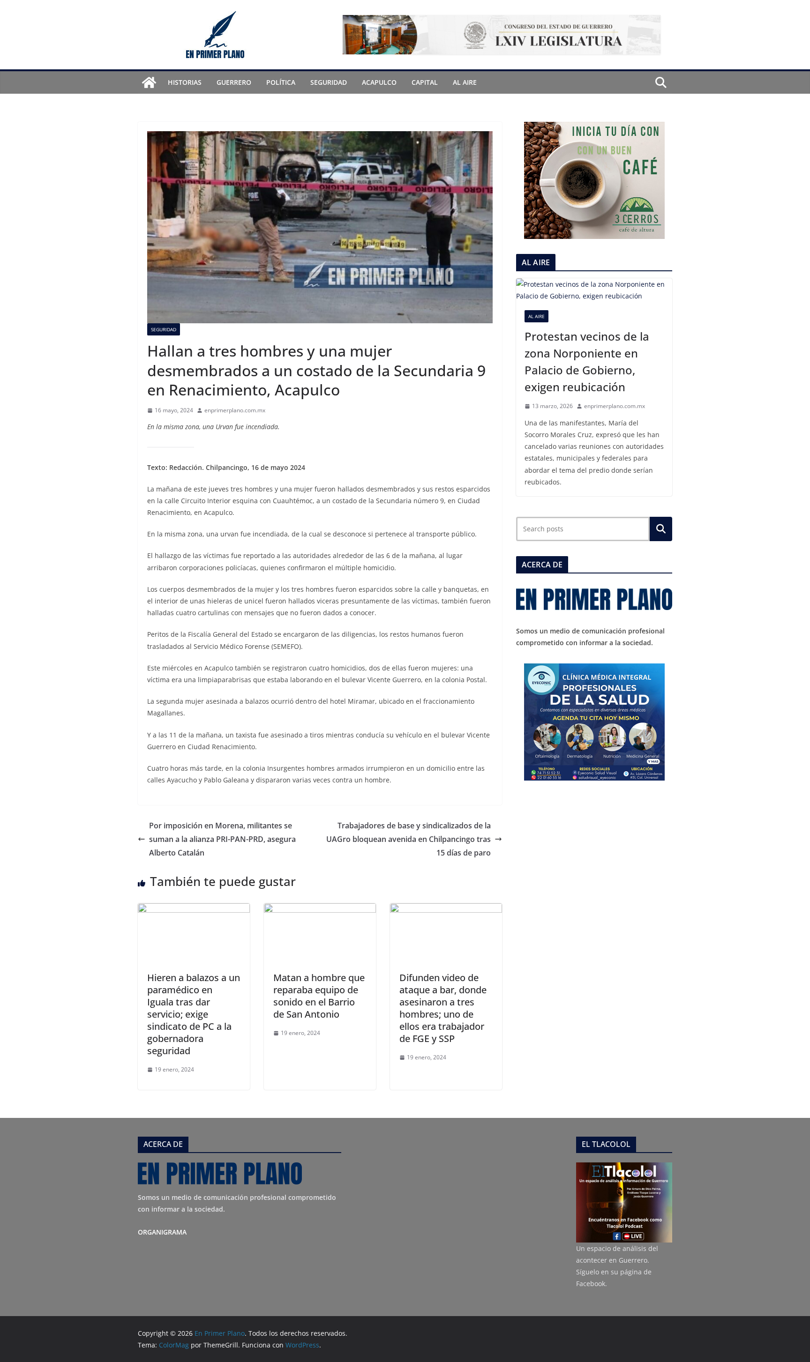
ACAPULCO (379, 82)
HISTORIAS (185, 82)
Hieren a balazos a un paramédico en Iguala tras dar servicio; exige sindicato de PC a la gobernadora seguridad (193, 1014)
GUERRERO (234, 82)
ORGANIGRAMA (162, 1232)
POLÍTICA (280, 82)
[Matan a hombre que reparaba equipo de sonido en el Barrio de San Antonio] (320, 910)
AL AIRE (465, 82)
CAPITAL (425, 82)
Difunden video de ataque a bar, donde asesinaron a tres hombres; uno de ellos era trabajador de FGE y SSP (443, 1008)
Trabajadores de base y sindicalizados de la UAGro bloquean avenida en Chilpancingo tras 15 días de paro (408, 839)
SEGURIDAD (328, 82)
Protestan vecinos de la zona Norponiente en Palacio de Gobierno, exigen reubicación (587, 361)
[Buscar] (661, 529)
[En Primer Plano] (149, 82)
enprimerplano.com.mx (234, 410)
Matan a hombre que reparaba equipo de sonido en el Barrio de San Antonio (319, 995)
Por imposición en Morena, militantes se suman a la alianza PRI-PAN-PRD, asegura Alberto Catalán (222, 839)
